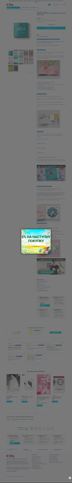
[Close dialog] (49, 230)
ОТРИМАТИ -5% (36, 246)
